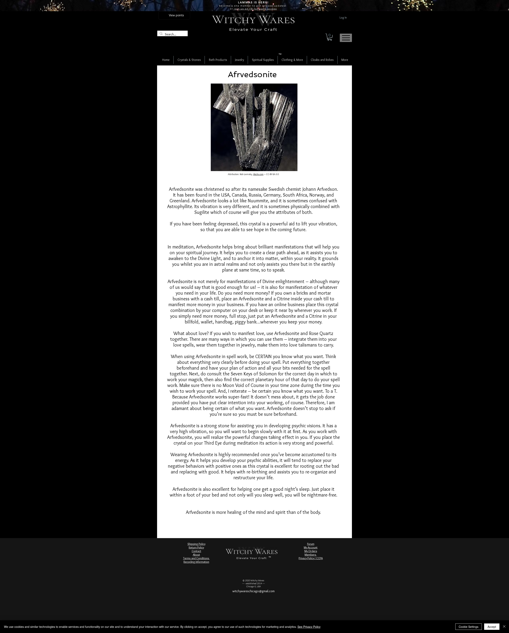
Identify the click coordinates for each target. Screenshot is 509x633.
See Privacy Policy (309, 627)
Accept (492, 627)
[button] (329, 37)
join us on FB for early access (255, 8)
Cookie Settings (468, 627)
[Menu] (346, 38)
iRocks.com (258, 174)
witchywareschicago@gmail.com (253, 591)
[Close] (504, 626)
